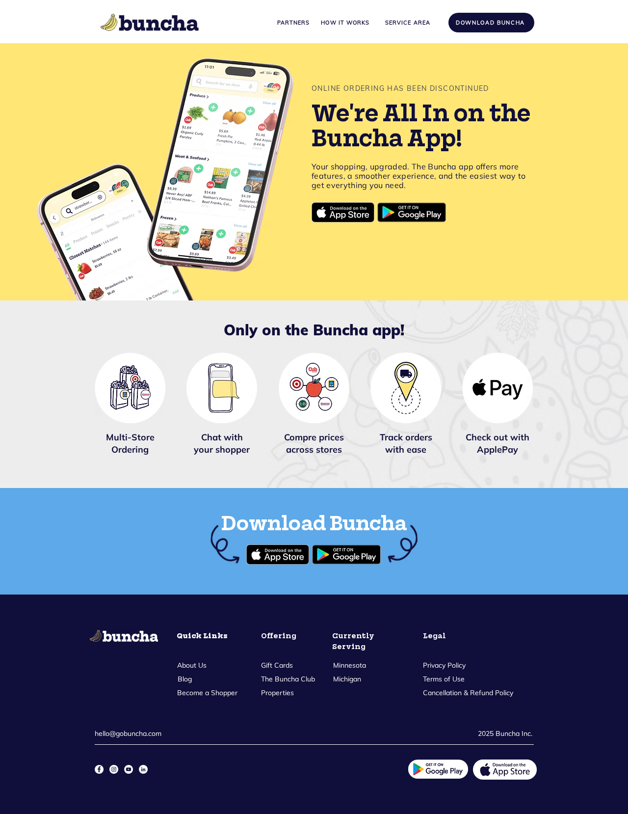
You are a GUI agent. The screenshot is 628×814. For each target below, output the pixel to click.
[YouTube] (128, 769)
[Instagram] (113, 769)
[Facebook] (99, 769)
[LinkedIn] (143, 769)
